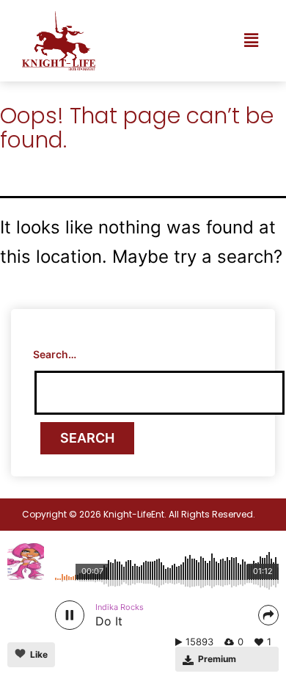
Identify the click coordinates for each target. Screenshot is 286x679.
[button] (251, 40)
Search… (54, 354)
